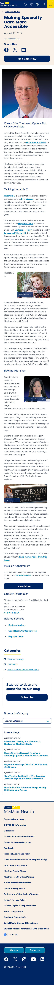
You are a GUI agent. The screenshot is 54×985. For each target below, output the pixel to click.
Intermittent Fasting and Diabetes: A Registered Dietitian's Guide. (22, 742)
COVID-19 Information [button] (15, 825)
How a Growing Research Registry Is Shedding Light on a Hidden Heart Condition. (26, 754)
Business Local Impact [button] (15, 819)
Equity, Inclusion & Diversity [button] (17, 842)
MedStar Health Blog (12, 12)
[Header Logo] (9, 3)
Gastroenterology (23, 229)
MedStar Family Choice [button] (15, 871)
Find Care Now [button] (27, 59)
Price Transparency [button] (13, 911)
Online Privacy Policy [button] (14, 888)
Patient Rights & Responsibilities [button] (20, 905)
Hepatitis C (9, 195)
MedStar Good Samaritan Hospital (23, 669)
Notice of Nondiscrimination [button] (17, 882)
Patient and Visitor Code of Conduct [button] (21, 894)
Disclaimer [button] (9, 830)
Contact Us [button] (34, 950)
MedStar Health (13, 39)
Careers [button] (14, 950)
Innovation (12, 664)
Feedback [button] (9, 848)
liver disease (27, 199)
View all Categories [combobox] (14, 720)
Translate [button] (13, 934)
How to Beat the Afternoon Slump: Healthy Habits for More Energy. (25, 789)
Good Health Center (36, 142)
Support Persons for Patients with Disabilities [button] (26, 928)
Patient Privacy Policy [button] (14, 900)
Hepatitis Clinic (25, 223)
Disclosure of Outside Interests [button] (19, 836)
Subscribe (27, 697)
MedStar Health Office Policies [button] (19, 876)
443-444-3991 (23, 575)
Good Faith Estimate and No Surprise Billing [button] (25, 859)
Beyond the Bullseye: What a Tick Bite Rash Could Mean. (25, 765)
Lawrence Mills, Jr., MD (15, 233)
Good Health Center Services (22, 630)
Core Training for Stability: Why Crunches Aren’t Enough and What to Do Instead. (24, 777)
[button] (26, 4)
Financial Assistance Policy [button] (17, 853)
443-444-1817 (11, 612)
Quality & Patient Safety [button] (16, 917)
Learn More (24, 586)
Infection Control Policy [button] (15, 865)
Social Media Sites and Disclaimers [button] (21, 923)
